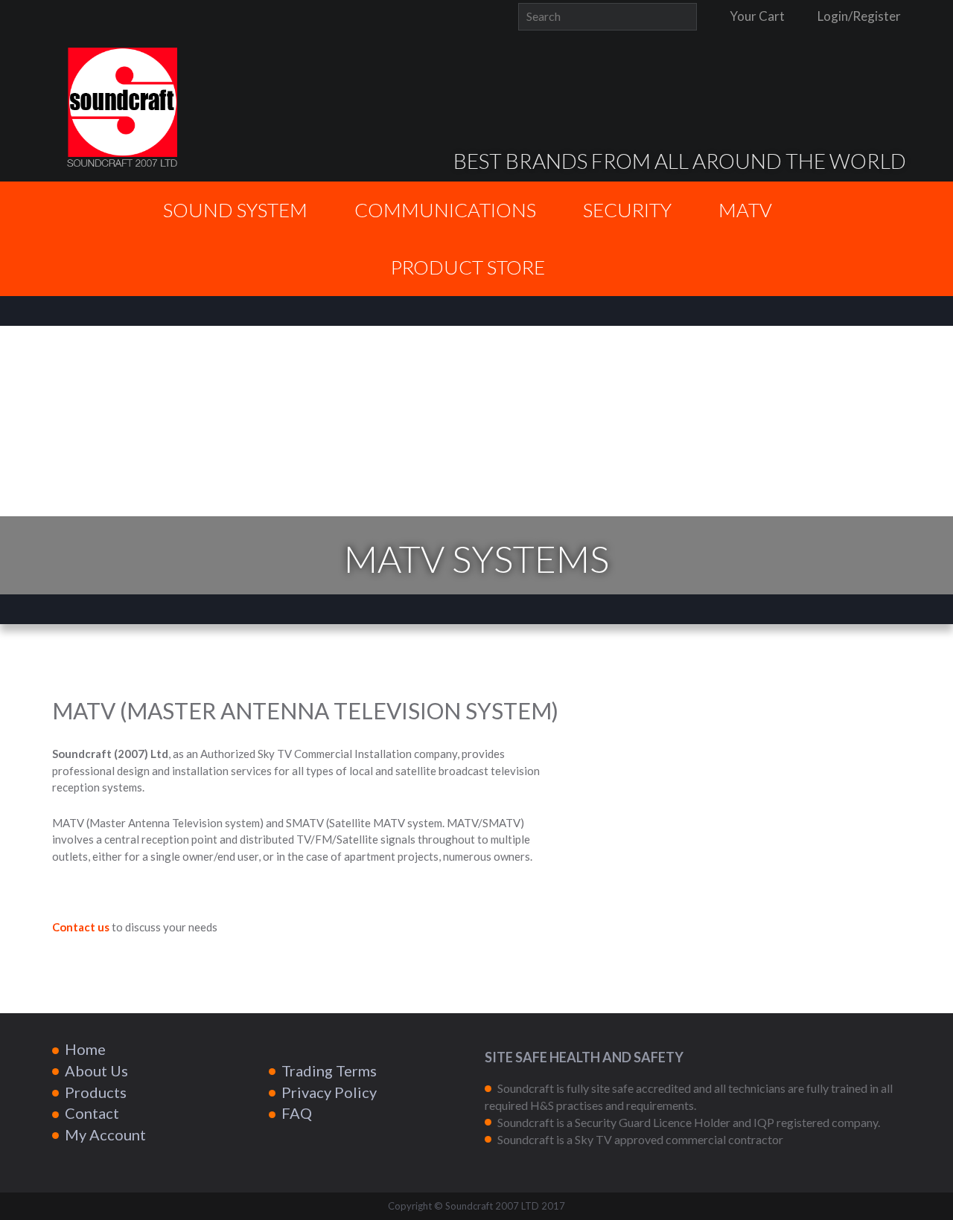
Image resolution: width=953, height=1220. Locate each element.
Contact (92, 1113)
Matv (745, 210)
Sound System (235, 210)
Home (85, 1049)
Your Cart (756, 16)
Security (627, 210)
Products (96, 1092)
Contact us (80, 927)
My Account (105, 1134)
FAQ (296, 1113)
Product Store (468, 267)
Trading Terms (329, 1070)
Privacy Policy (329, 1092)
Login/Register (858, 16)
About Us (96, 1070)
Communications (445, 210)
